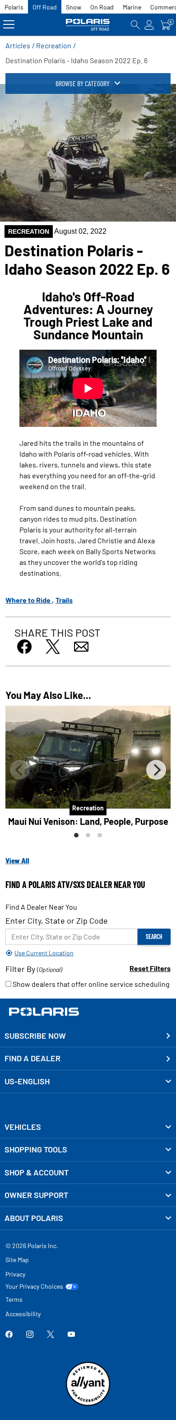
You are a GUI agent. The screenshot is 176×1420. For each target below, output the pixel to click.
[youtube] (71, 1335)
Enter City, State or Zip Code (56, 920)
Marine (132, 7)
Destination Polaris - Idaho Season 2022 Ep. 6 (76, 60)
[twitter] (50, 1335)
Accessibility (23, 1314)
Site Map (17, 1259)
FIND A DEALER (32, 1058)
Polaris (14, 7)
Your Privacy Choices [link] (34, 1286)
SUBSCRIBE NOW (35, 1036)
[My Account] (149, 25)
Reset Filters (150, 968)
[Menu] (9, 25)
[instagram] (29, 1335)
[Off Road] (88, 25)
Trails (64, 600)
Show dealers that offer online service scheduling (90, 984)
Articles (17, 45)
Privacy (15, 1274)
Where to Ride (28, 600)
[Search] (135, 25)
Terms (14, 1299)
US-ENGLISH (27, 1081)
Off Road (44, 7)
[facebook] (9, 1335)
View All (17, 861)
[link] (88, 1127)
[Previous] (20, 770)
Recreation (53, 45)
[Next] (156, 770)
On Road (102, 7)
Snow (73, 7)
